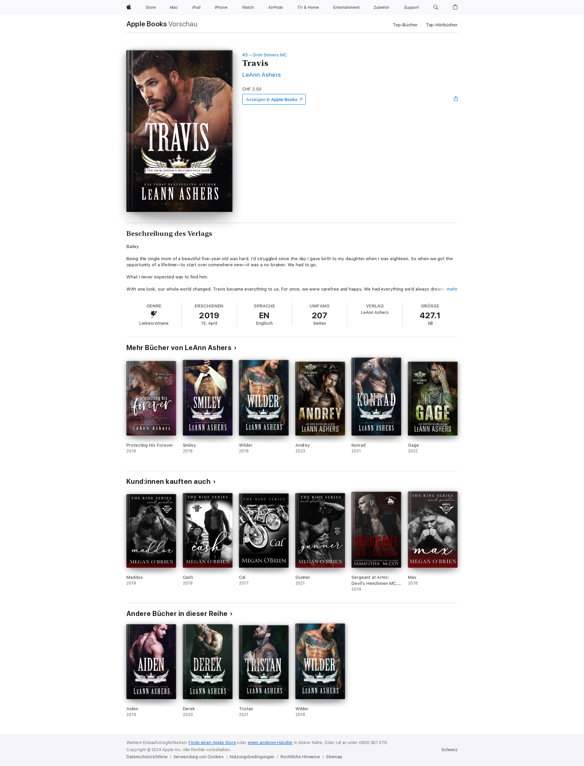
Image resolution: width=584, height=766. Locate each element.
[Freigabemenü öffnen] (455, 99)
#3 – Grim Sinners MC (264, 54)
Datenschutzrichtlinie (146, 757)
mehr (452, 289)
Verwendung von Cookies (198, 757)
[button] (436, 7)
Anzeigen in (271, 99)
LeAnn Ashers (261, 74)
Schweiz (449, 749)
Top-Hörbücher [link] (442, 24)
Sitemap (334, 757)
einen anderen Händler (270, 742)
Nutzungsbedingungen (252, 757)
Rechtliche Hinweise (300, 757)
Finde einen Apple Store (212, 742)
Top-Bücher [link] (405, 24)
